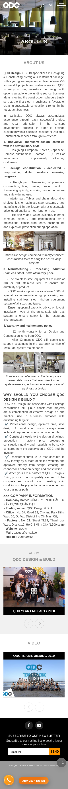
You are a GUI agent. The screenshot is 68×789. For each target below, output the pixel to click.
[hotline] (9, 780)
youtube (39, 725)
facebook (29, 725)
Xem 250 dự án (33, 780)
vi (50, 5)
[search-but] (42, 5)
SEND (55, 751)
